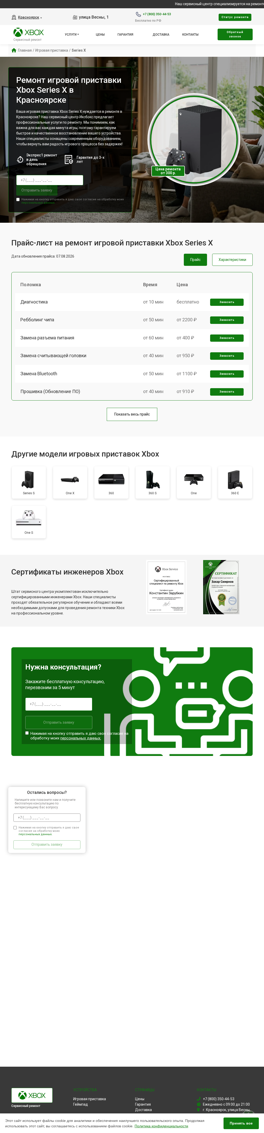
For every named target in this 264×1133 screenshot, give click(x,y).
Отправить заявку (36, 190)
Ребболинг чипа (37, 319)
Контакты (190, 34)
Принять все (241, 1123)
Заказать (227, 302)
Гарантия (125, 34)
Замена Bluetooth (38, 373)
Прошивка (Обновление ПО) (50, 391)
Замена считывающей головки (53, 355)
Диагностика (34, 302)
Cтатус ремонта (235, 17)
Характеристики (232, 260)
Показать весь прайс (132, 414)
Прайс (195, 260)
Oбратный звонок (235, 34)
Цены (100, 34)
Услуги (71, 34)
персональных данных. (38, 202)
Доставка (161, 34)
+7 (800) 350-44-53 (157, 14)
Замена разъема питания (47, 337)
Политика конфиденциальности (161, 1126)
